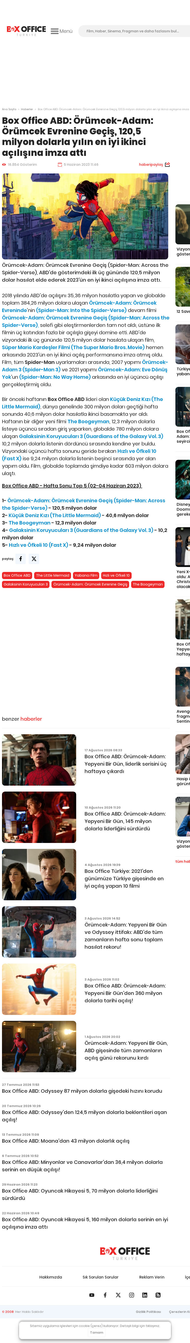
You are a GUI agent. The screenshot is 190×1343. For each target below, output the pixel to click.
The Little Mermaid (52, 575)
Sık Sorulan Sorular (101, 1277)
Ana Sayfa (9, 109)
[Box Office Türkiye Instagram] (131, 1295)
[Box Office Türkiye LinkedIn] (144, 1295)
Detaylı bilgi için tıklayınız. (140, 1326)
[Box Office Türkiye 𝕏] (118, 1295)
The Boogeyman (148, 584)
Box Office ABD (17, 575)
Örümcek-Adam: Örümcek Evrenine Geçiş (90, 584)
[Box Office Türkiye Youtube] (91, 1295)
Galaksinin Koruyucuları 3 (26, 584)
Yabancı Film (86, 575)
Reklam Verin (152, 1277)
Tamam (96, 1332)
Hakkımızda (50, 1277)
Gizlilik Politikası (148, 1311)
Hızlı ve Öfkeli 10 (116, 575)
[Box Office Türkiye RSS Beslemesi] (158, 1295)
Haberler (27, 109)
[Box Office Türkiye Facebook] (105, 1295)
